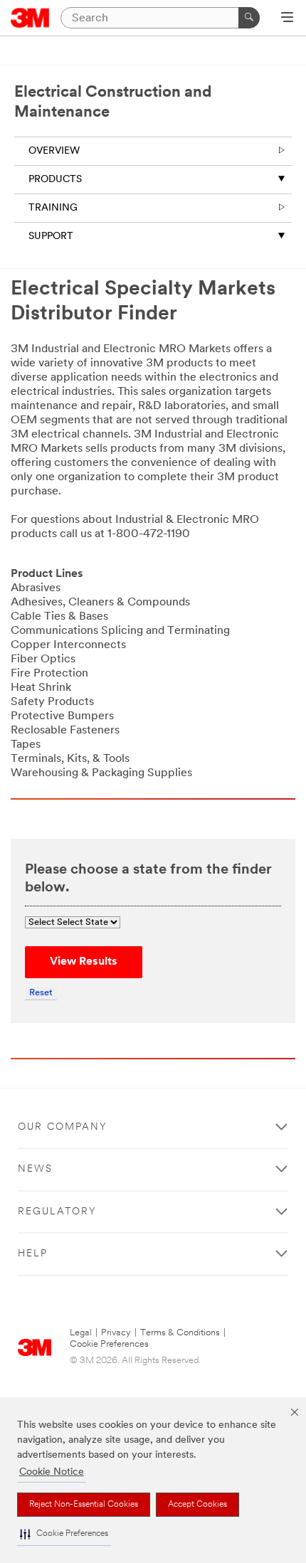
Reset (41, 992)
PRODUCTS (55, 179)
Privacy (116, 1332)
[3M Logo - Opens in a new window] (30, 17)
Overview (54, 151)
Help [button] (33, 1254)
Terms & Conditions (180, 1332)
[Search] (249, 17)
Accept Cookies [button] (197, 1504)
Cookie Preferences (109, 1344)
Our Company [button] (62, 1127)
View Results (83, 962)
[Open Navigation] (287, 18)
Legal (81, 1332)
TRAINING (53, 208)
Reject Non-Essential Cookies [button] (83, 1504)
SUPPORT (50, 236)
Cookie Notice (51, 1472)
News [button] (35, 1169)
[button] (64, 1534)
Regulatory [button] (57, 1212)
